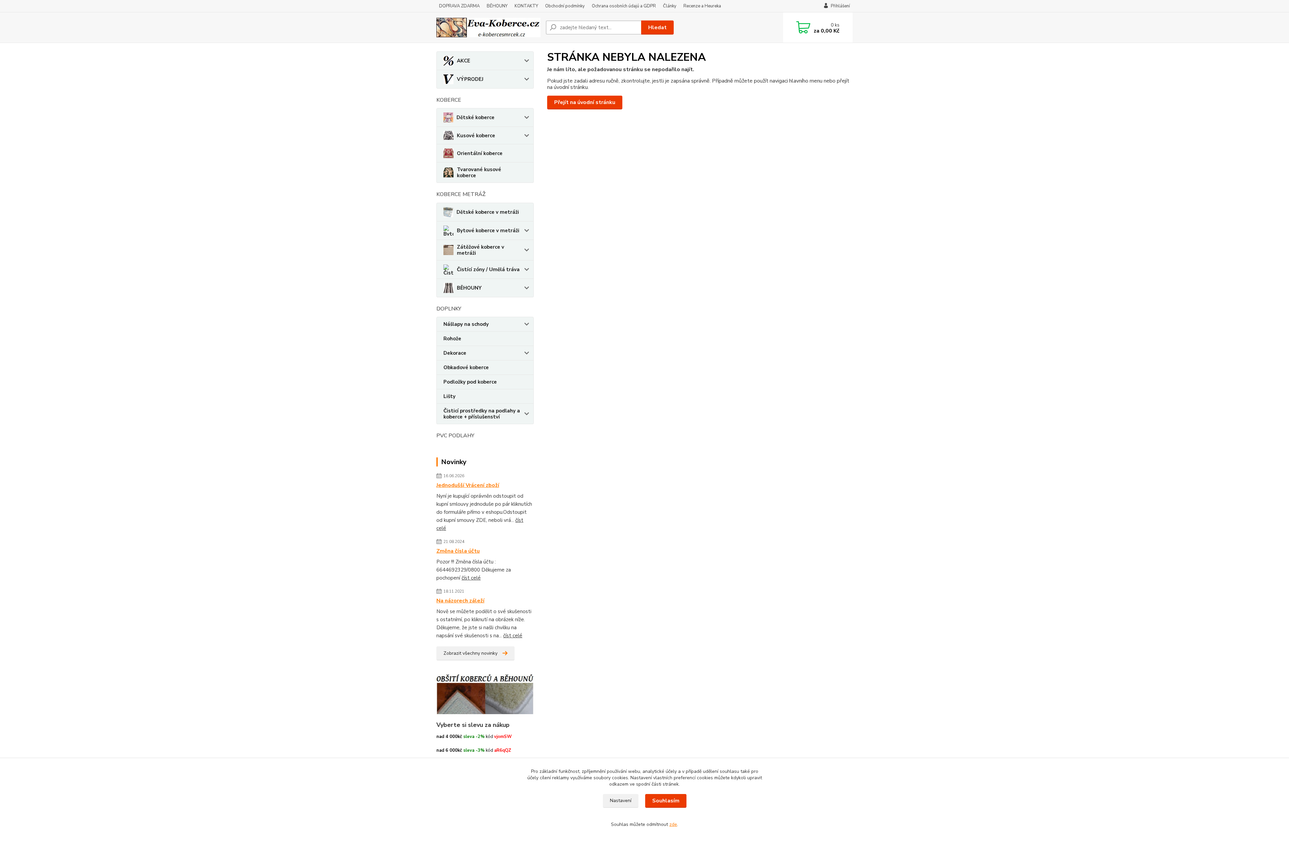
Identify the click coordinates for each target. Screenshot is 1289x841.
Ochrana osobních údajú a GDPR (624, 6)
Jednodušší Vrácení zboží (467, 485)
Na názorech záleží (460, 600)
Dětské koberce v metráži (488, 212)
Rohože (452, 338)
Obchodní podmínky (565, 6)
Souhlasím (665, 800)
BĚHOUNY (497, 6)
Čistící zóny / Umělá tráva (488, 269)
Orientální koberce (480, 153)
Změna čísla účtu (458, 551)
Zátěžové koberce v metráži (480, 250)
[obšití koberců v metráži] (485, 693)
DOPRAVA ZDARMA (459, 6)
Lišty (449, 396)
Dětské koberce (475, 117)
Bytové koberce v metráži (488, 230)
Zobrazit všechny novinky (470, 653)
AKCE (463, 60)
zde (673, 824)
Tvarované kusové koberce (479, 172)
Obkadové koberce (466, 367)
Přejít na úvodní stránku (584, 102)
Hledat (657, 27)
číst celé (471, 578)
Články (669, 6)
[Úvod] (488, 27)
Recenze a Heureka (702, 6)
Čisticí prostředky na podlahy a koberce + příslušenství (481, 413)
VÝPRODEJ (470, 79)
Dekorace (454, 353)
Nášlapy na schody (466, 324)
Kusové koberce (476, 135)
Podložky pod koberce (470, 382)
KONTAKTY (526, 6)
